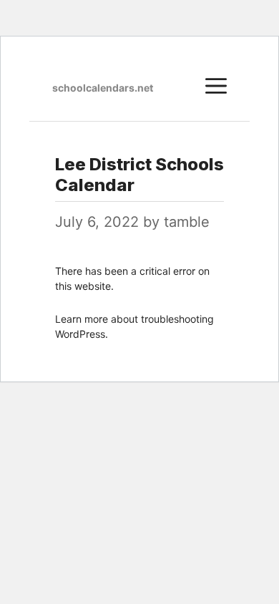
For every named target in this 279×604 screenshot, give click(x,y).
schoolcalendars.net (102, 88)
